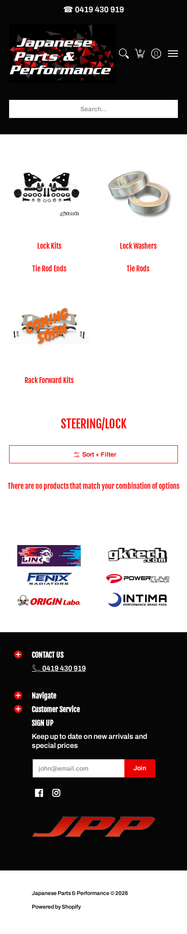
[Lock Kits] (49, 192)
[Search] (124, 54)
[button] (140, 54)
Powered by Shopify (56, 907)
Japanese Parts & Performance (70, 893)
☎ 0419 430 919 (93, 9)
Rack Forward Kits (49, 380)
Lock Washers (138, 246)
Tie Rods (138, 268)
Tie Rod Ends (49, 268)
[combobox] (93, 109)
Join (139, 768)
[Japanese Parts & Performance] (62, 54)
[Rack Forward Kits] (49, 327)
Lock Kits (49, 246)
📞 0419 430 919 (59, 668)
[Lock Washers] (138, 192)
